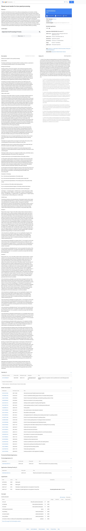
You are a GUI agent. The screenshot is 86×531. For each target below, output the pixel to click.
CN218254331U (5, 431)
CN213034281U (5, 429)
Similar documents (62, 48)
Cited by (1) (50, 48)
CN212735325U (5, 412)
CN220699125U (5, 434)
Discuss (64, 51)
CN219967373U (5, 448)
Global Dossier (59, 51)
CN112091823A (5, 377)
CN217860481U (5, 436)
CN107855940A (5, 422)
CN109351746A (5, 417)
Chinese (54, 19)
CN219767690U (5, 451)
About (28, 529)
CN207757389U (5, 398)
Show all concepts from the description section (11, 521)
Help (59, 529)
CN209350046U (5, 400)
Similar (65, 15)
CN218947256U (5, 441)
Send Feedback (34, 529)
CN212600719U (5, 405)
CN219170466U (5, 427)
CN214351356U (5, 393)
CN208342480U (5, 419)
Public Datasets (42, 529)
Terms (48, 529)
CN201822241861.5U (6, 463)
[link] (4, 501)
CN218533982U (5, 439)
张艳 (51, 20)
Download (63, 497)
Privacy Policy (53, 529)
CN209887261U (5, 407)
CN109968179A (5, 395)
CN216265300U (5, 444)
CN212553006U (5, 410)
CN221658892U (5, 446)
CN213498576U (5, 414)
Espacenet (54, 51)
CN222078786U (5, 424)
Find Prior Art (59, 15)
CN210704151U (5, 402)
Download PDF (51, 15)
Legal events (55, 48)
